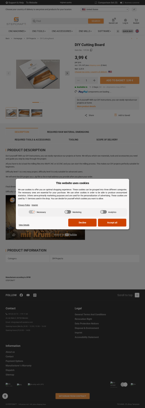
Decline (82, 222)
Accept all (112, 222)
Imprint (35, 205)
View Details (24, 225)
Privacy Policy (24, 205)
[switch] (32, 212)
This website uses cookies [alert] (72, 183)
